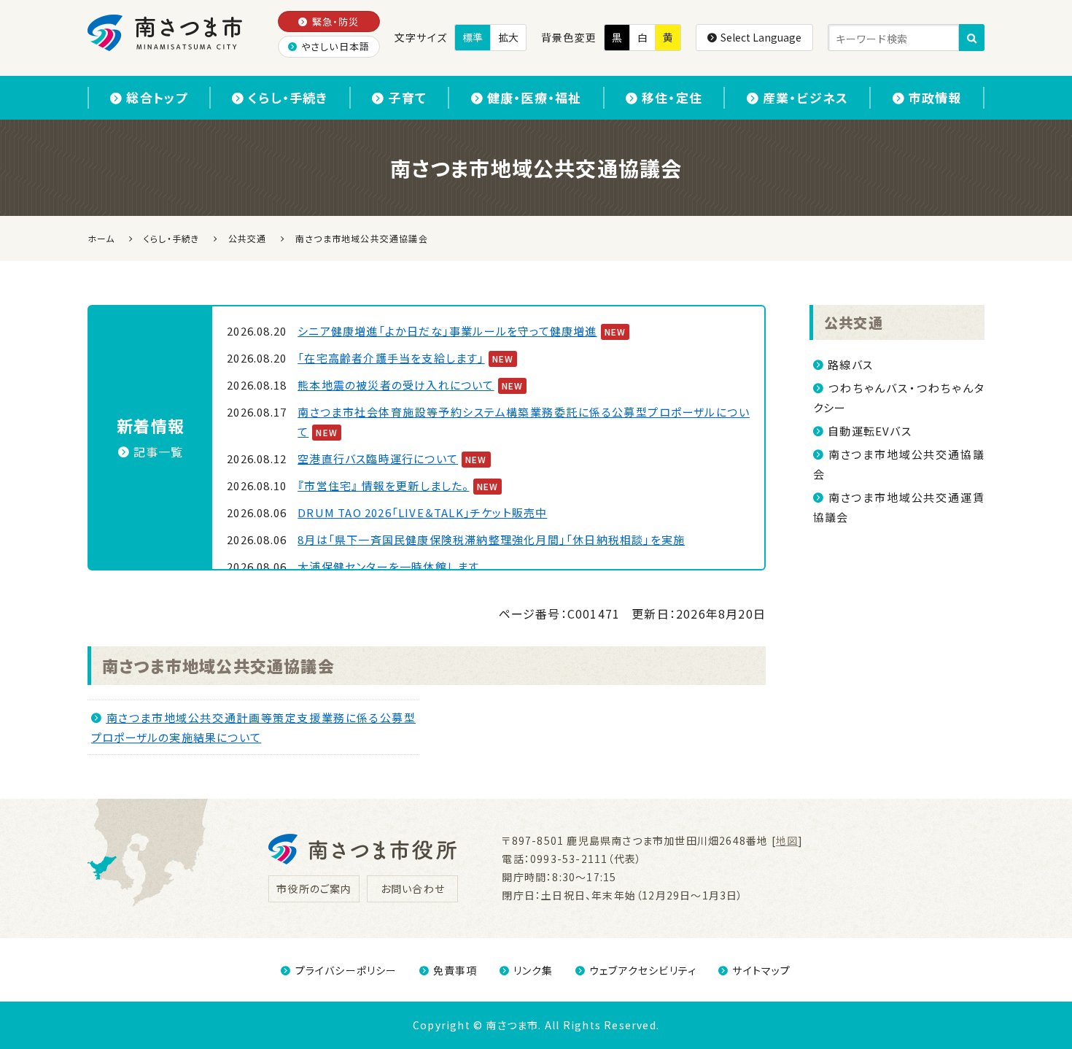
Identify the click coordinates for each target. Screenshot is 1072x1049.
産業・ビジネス (805, 97)
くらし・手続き (287, 97)
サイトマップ (761, 970)
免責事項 (455, 970)
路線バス (850, 364)
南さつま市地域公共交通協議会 (218, 665)
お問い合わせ (413, 888)
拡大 (508, 37)
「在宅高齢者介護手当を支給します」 (391, 357)
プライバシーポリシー (346, 970)
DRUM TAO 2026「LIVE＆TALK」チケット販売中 (422, 512)
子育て (407, 97)
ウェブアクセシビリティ (642, 970)
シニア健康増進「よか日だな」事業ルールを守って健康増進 (447, 330)
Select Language (761, 37)
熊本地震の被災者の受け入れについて (396, 384)
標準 (472, 37)
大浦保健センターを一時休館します (388, 566)
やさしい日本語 (335, 46)
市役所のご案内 (313, 888)
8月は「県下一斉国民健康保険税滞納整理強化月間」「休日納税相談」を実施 (491, 539)
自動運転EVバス (870, 430)
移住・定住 (672, 97)
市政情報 (935, 97)
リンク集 (533, 970)
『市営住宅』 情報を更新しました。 (383, 485)
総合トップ (156, 97)
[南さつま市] (166, 33)
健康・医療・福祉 (534, 97)
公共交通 (853, 322)
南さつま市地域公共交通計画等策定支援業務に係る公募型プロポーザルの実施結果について (253, 727)
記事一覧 (158, 451)
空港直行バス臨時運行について (378, 458)
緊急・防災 (336, 21)
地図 (787, 840)
